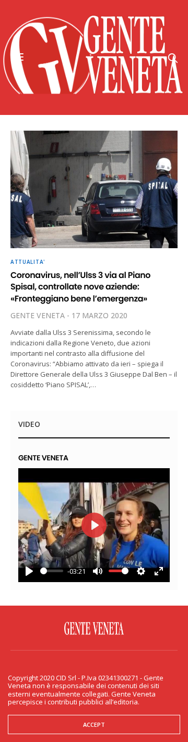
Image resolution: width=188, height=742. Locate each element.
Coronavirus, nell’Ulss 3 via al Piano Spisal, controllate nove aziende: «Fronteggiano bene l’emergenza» (80, 287)
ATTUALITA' (27, 261)
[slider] (51, 571)
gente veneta (37, 315)
